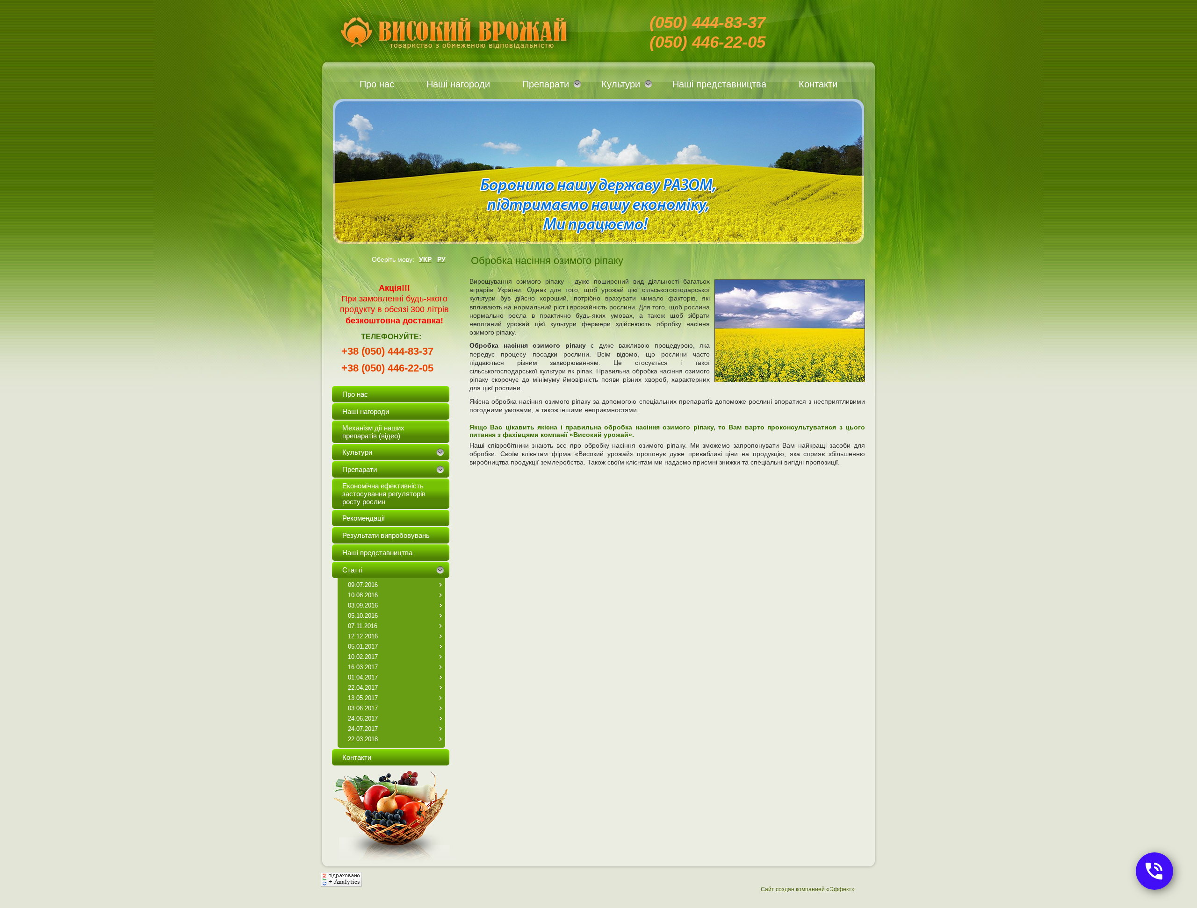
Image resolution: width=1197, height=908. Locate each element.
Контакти (818, 84)
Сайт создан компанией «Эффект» (808, 889)
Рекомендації (363, 518)
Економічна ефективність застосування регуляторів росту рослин (383, 494)
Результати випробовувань (386, 535)
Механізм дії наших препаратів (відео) (373, 432)
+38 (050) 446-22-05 (387, 368)
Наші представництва (719, 84)
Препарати (545, 84)
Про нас (377, 84)
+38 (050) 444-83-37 (387, 351)
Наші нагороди (458, 84)
